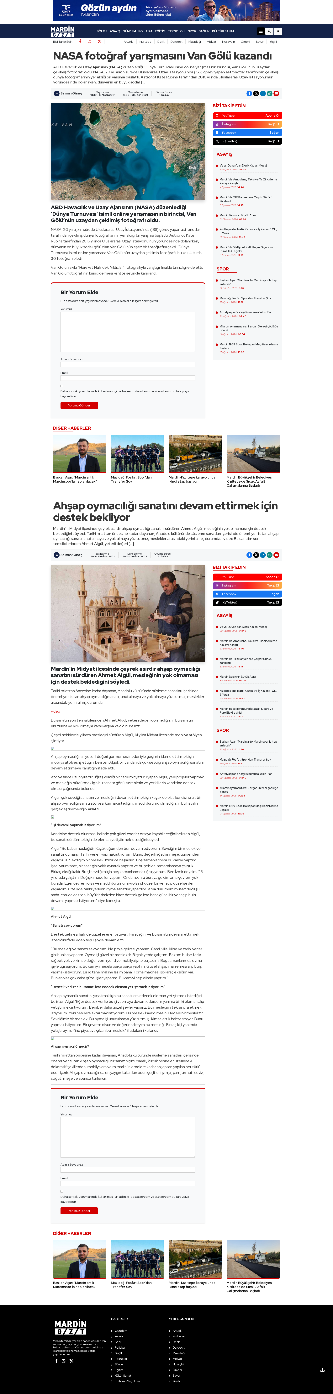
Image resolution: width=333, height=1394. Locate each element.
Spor (192, 31)
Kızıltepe (145, 42)
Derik (161, 42)
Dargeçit (176, 42)
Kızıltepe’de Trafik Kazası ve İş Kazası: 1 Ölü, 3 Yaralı (248, 233)
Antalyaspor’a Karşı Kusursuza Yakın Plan (246, 314)
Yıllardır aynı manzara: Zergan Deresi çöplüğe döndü (249, 330)
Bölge (102, 31)
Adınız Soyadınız (72, 359)
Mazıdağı (194, 42)
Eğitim (160, 31)
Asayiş (115, 31)
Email (64, 373)
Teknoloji (176, 31)
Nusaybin (228, 42)
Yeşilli (273, 42)
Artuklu (129, 42)
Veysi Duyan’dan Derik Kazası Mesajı (243, 167)
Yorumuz (66, 309)
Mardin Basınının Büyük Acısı (238, 217)
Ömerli (245, 42)
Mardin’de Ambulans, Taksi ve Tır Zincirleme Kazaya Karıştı (248, 183)
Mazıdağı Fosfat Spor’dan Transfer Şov (245, 300)
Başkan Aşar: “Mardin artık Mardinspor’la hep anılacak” (248, 284)
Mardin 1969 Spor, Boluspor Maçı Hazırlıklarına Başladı (249, 348)
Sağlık (204, 31)
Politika (145, 31)
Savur (260, 42)
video (55, 711)
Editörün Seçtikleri (127, 1381)
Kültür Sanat (223, 31)
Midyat (211, 42)
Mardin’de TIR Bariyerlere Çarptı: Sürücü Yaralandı (246, 201)
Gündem (129, 31)
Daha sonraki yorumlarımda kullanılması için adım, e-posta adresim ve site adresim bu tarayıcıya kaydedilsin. (125, 393)
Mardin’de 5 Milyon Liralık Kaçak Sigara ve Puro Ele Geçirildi (246, 251)
